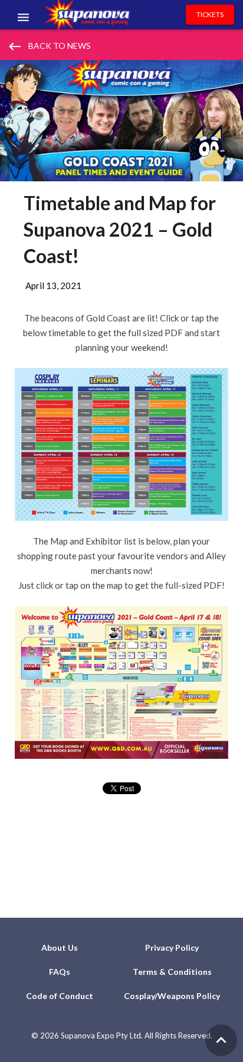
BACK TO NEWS (49, 46)
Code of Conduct (59, 996)
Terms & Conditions (172, 972)
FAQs (59, 972)
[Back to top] (221, 1040)
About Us (59, 947)
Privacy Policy (172, 947)
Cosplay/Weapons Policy (172, 996)
